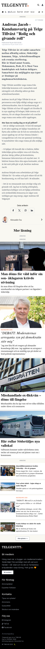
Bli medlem (7, 572)
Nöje (32, 12)
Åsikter (20, 12)
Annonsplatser (7, 584)
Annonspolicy (8, 634)
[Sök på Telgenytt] (38, 5)
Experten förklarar (9, 588)
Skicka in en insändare (10, 609)
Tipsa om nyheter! (9, 598)
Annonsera (6, 602)
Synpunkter (6, 606)
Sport (26, 12)
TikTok (6, 624)
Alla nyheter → (22, 538)
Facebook (7, 627)
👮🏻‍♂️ (12, 12)
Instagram (7, 620)
